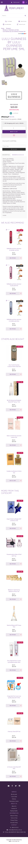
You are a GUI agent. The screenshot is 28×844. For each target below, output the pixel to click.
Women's (8, 28)
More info (11, 116)
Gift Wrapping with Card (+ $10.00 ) (14, 123)
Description (6, 154)
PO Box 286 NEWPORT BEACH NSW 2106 (15, 832)
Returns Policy (14, 815)
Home (2, 28)
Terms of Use (14, 818)
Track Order (14, 796)
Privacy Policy (14, 820)
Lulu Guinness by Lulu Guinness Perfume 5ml (14, 31)
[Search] (25, 15)
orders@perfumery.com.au (15, 829)
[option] (14, 66)
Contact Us (14, 808)
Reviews (14, 154)
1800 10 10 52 (15, 827)
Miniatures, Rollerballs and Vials (11, 30)
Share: (20, 33)
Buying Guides (14, 810)
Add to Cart (14, 131)
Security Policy (14, 822)
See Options (13, 258)
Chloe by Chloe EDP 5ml (14, 731)
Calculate (14, 149)
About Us (14, 806)
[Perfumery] (14, 8)
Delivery (14, 799)
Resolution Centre (14, 801)
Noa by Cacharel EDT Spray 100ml (12, 838)
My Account (16, 2)
